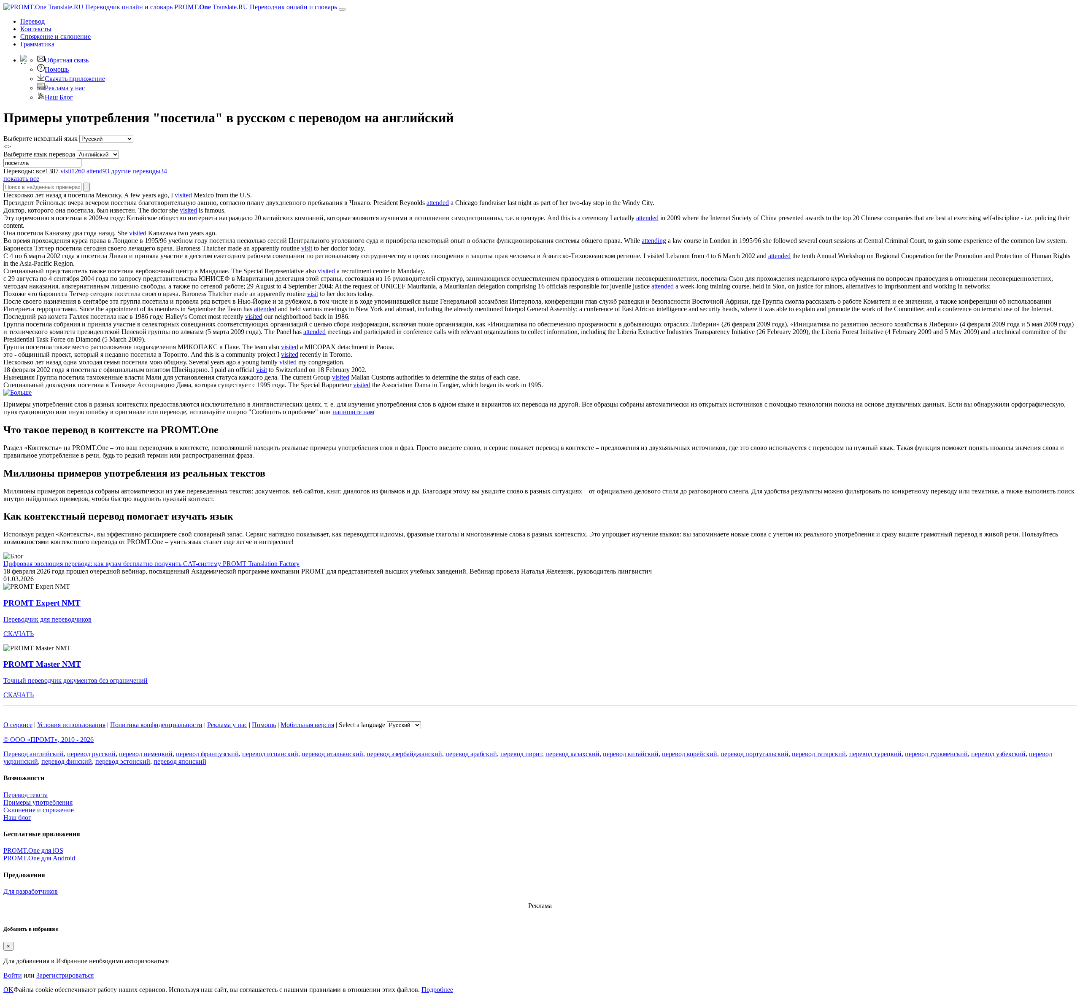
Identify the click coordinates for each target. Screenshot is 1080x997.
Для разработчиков (30, 891)
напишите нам (353, 411)
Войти (12, 975)
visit (306, 248)
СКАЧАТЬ (18, 633)
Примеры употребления (38, 802)
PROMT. (255, 7)
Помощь (57, 69)
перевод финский (66, 761)
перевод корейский (689, 753)
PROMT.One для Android (39, 858)
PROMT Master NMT (42, 664)
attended (438, 202)
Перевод (32, 21)
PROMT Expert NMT (42, 602)
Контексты (35, 28)
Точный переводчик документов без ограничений (75, 680)
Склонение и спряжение (38, 810)
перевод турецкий (875, 753)
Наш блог (17, 817)
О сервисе (17, 724)
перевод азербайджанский (404, 753)
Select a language (362, 724)
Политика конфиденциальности (156, 724)
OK (8, 989)
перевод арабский (471, 753)
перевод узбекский (998, 753)
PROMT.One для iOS (33, 850)
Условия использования (71, 724)
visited (183, 195)
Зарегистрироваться (65, 975)
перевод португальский (754, 753)
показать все (21, 178)
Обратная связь (67, 60)
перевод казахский (572, 753)
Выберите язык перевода (39, 154)
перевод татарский (819, 753)
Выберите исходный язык (40, 138)
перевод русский (91, 753)
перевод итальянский (332, 753)
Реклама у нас (65, 88)
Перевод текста (25, 794)
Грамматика (37, 44)
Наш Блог (59, 97)
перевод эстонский (122, 761)
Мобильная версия (307, 724)
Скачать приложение (75, 78)
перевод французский (207, 753)
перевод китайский (631, 753)
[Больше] (17, 392)
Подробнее (437, 989)
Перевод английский (33, 753)
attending (654, 240)
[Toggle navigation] (342, 9)
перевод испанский (270, 753)
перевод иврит (521, 753)
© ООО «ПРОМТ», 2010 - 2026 (48, 739)
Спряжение (55, 36)
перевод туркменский (936, 753)
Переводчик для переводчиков (47, 619)
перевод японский (180, 761)
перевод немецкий (146, 753)
